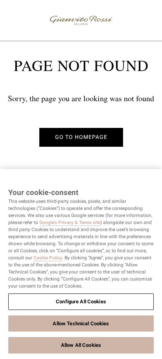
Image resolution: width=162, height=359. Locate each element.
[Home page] (81, 20)
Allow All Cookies (81, 345)
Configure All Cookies (81, 301)
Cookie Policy (47, 258)
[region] (81, 264)
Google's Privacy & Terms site (69, 222)
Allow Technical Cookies (81, 323)
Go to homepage (81, 137)
